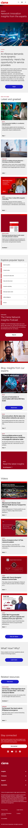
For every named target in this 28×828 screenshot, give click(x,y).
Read (14, 86)
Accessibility (4, 818)
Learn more (14, 660)
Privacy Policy (4, 809)
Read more (14, 407)
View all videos (14, 636)
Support (3, 780)
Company (4, 776)
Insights (3, 771)
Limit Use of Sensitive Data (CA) (6, 814)
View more (10, 681)
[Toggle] (26, 771)
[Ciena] (5, 762)
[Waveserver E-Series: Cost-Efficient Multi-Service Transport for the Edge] (14, 490)
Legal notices (20, 809)
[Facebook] (20, 751)
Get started (14, 746)
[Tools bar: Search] (18, 2)
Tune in (14, 335)
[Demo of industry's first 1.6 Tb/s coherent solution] (14, 527)
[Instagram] (16, 751)
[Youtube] (12, 751)
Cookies (18, 813)
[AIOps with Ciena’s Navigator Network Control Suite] (14, 565)
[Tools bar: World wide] (22, 2)
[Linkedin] (8, 751)
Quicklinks (4, 785)
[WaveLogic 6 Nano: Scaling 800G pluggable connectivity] (14, 185)
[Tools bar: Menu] (25, 2)
